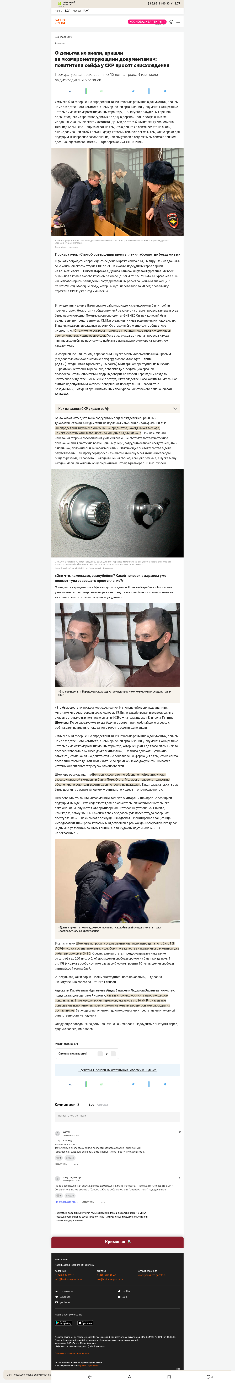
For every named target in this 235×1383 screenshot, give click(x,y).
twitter (126, 1291)
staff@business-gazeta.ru (152, 1275)
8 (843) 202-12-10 (64, 1275)
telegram (65, 1296)
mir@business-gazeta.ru (110, 1279)
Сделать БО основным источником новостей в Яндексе (117, 1070)
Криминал (61, 43)
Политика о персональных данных (72, 1353)
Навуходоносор (72, 1177)
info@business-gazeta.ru (68, 1279)
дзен (125, 1296)
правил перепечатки (89, 1365)
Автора (102, 1104)
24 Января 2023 (63, 37)
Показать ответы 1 (66, 1201)
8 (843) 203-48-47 (106, 1275)
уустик (66, 1132)
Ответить (61, 1164)
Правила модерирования (69, 1220)
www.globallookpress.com (101, 568)
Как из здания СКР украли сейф (83, 409)
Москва (77, 10)
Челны (58, 10)
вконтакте (66, 1291)
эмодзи (70, 1158)
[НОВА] (146, 22)
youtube (64, 1302)
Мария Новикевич (66, 1043)
